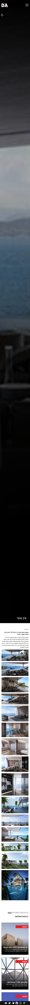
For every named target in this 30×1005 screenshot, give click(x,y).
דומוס (10, 912)
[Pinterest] (24, 1003)
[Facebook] (16, 1003)
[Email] (6, 1003)
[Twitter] (9, 1003)
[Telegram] (13, 1003)
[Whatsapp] (20, 1003)
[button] (2, 15)
